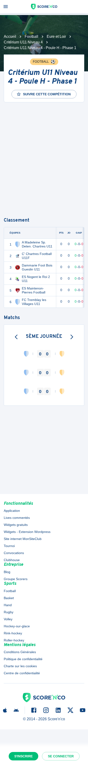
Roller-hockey (14, 640)
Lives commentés (17, 518)
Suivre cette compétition (47, 94)
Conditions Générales (20, 652)
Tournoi (9, 546)
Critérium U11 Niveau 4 (23, 42)
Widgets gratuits (16, 525)
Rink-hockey (13, 633)
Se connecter (61, 756)
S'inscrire (23, 756)
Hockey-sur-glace (17, 626)
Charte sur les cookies (20, 666)
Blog (7, 572)
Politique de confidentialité (23, 659)
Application (12, 511)
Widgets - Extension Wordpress (27, 532)
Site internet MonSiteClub (23, 539)
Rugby (8, 612)
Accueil (10, 37)
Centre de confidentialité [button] (22, 673)
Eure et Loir (56, 37)
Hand (8, 605)
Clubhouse (12, 560)
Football (31, 37)
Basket (9, 598)
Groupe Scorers (15, 579)
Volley (8, 619)
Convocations (14, 553)
